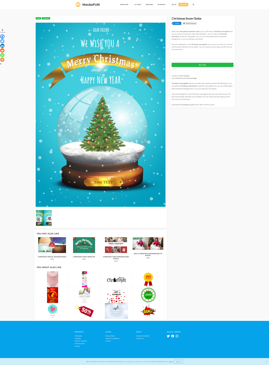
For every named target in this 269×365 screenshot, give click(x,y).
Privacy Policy (110, 336)
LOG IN (173, 4)
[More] (2, 60)
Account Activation (142, 336)
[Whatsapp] (2, 55)
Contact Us (140, 338)
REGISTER (183, 4)
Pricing (77, 346)
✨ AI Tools (137, 4)
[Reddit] (2, 50)
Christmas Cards (180, 78)
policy (171, 361)
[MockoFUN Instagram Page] (177, 336)
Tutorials (161, 4)
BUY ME (202, 65)
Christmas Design (191, 78)
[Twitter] (2, 41)
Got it (178, 361)
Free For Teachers (81, 341)
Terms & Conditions (112, 338)
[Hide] (1, 64)
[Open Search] (193, 5)
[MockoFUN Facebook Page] (172, 336)
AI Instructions (80, 343)
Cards (38, 18)
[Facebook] (2, 36)
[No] (266, 361)
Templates (124, 4)
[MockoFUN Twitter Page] (168, 336)
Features (149, 4)
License (108, 341)
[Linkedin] (2, 46)
